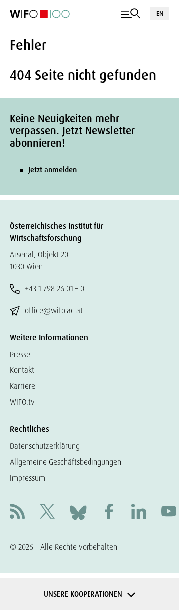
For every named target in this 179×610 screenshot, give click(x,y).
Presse (20, 354)
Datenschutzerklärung (45, 446)
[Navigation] (130, 13)
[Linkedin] (138, 512)
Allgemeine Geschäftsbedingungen (65, 462)
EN (159, 13)
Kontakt (22, 370)
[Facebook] (108, 512)
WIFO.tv (22, 402)
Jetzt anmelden (52, 170)
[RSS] (17, 512)
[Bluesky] (78, 512)
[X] (47, 512)
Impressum (27, 478)
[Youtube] (168, 512)
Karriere (22, 386)
